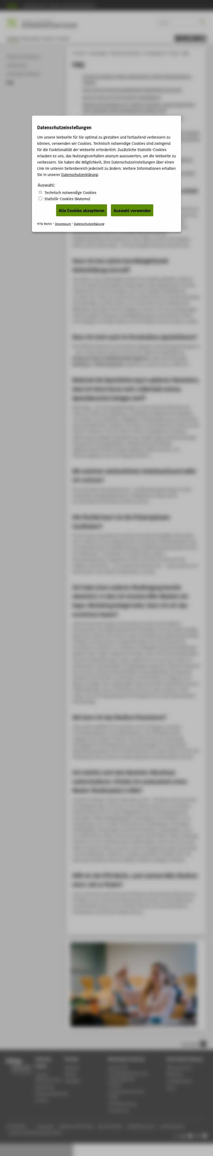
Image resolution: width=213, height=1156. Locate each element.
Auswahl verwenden (132, 210)
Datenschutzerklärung (79, 174)
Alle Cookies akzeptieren (81, 210)
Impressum (63, 223)
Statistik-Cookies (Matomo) (67, 198)
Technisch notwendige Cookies (70, 192)
